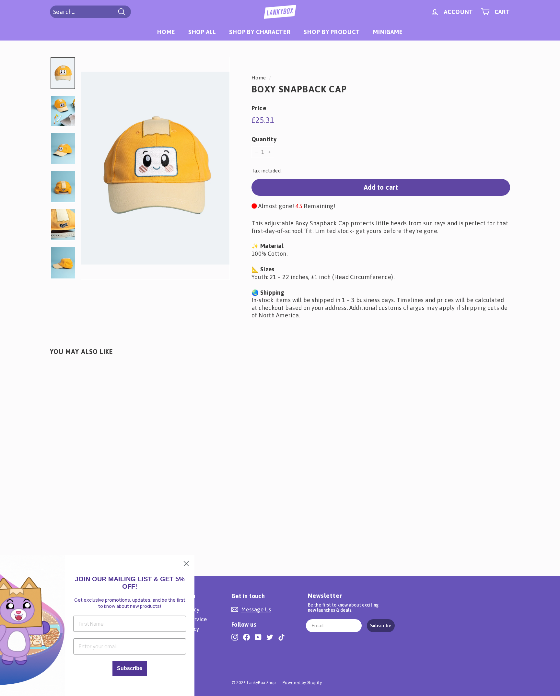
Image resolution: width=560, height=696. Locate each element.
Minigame (388, 32)
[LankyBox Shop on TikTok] (281, 637)
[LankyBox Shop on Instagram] (234, 637)
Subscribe (380, 625)
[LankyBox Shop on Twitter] (269, 637)
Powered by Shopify (302, 682)
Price (258, 108)
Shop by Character (260, 32)
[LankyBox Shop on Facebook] (246, 637)
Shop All (202, 32)
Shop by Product (332, 32)
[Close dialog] (186, 563)
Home (166, 32)
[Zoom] (155, 168)
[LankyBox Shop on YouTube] (258, 637)
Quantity (264, 139)
